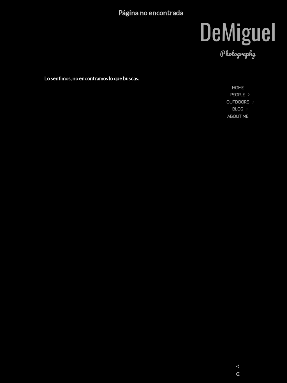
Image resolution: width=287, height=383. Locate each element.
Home (238, 87)
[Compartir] (237, 366)
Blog (237, 108)
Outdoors (237, 101)
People (237, 94)
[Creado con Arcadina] (238, 374)
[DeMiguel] (238, 39)
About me (238, 116)
